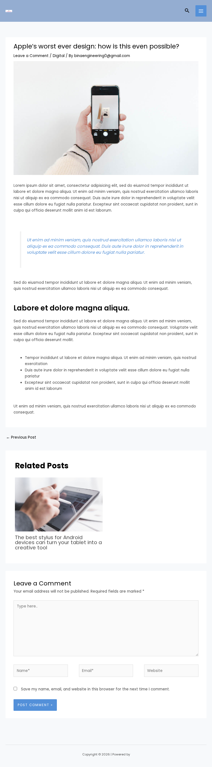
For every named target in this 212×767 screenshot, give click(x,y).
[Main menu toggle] (201, 11)
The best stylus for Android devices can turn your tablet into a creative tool (58, 542)
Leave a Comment (31, 55)
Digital (59, 55)
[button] (187, 11)
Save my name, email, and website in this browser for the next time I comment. (95, 689)
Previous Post (21, 437)
